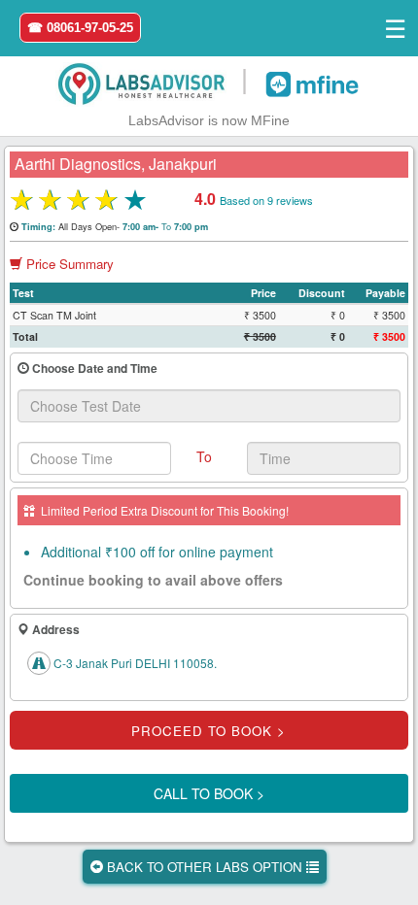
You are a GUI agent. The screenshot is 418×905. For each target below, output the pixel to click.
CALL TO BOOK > (209, 793)
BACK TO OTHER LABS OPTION (204, 866)
